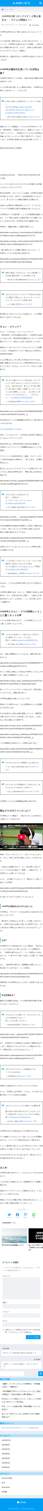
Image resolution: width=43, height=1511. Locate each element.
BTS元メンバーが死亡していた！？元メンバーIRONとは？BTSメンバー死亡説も (21, 1400)
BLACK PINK (7, 1478)
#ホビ (22, 110)
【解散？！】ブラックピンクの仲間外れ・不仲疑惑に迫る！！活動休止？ (21, 1385)
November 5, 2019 (28, 401)
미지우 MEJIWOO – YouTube (11, 429)
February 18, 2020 (30, 1121)
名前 (5, 1302)
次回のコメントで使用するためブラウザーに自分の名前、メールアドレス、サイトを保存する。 (22, 1331)
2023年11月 (6, 1440)
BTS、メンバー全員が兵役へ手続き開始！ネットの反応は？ (21, 1407)
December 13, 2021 (32, 791)
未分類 (4, 1492)
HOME (22, 1502)
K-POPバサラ (21, 3)
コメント (7, 1276)
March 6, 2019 (29, 507)
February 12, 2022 (34, 280)
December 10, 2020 (32, 573)
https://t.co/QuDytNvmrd (21, 1117)
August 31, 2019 (25, 1076)
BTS (14, 1223)
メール (6, 1312)
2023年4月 (6, 1458)
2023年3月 (6, 1463)
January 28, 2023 (33, 117)
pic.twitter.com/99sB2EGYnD (27, 640)
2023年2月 (6, 1467)
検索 (40, 1373)
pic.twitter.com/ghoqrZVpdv (15, 503)
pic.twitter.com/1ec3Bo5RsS (18, 569)
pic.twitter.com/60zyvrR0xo (15, 113)
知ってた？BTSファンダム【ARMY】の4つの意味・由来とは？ (21, 1415)
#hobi (18, 110)
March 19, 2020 (26, 304)
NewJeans (6, 1487)
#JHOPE (28, 107)
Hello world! (5, 1428)
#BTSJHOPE (10, 110)
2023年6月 (6, 1454)
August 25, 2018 (30, 644)
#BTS (23, 107)
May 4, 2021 (30, 1025)
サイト (5, 1321)
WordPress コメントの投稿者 (24, 1428)
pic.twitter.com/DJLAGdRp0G (21, 397)
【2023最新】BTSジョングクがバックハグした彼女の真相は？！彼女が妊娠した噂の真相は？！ (21, 1392)
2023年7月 (6, 1449)
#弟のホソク (29, 110)
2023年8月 (6, 1445)
